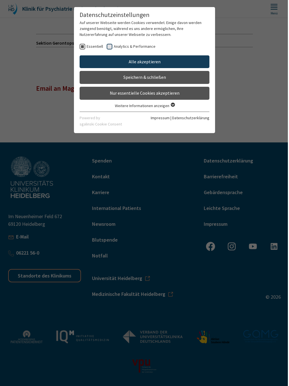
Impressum (160, 117)
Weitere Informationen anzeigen (142, 105)
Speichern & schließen (144, 77)
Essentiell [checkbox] (95, 46)
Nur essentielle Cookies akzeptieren (144, 93)
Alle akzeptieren (145, 61)
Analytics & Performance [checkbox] (135, 46)
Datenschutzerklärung (190, 117)
